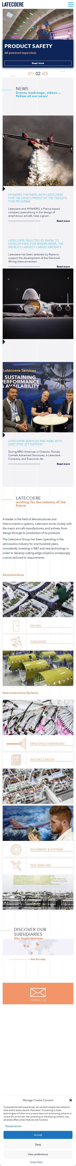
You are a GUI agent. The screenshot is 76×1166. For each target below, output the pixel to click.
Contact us (38, 1000)
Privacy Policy (36, 1162)
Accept (38, 1134)
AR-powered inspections (20, 52)
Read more (38, 63)
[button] (70, 1100)
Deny (38, 1144)
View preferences (38, 1154)
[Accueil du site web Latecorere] (13, 4)
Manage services (13, 1126)
